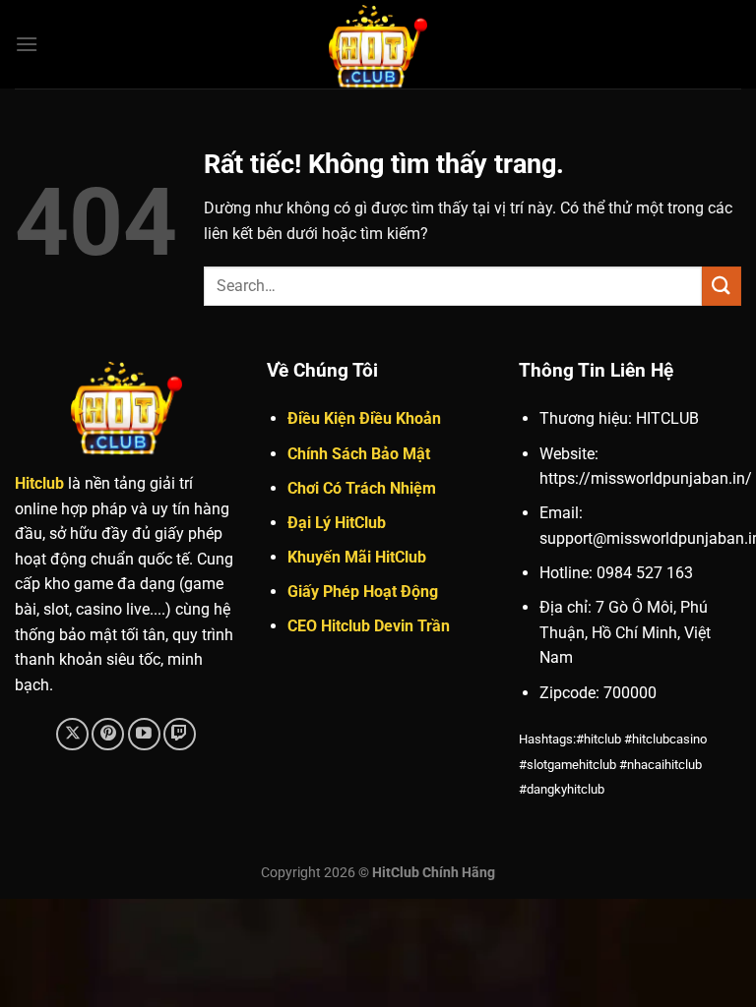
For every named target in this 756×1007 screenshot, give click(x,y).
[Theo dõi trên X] (72, 734)
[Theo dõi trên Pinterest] (108, 734)
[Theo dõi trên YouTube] (144, 734)
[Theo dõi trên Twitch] (179, 734)
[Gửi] (721, 286)
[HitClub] (378, 44)
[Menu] (26, 44)
